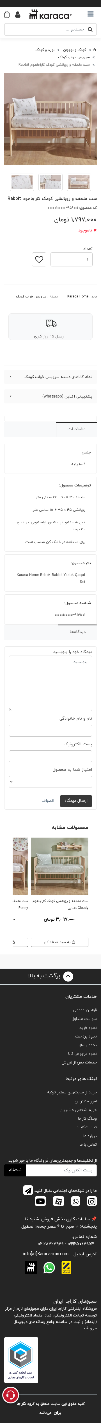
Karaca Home (77, 296)
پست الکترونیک (78, 744)
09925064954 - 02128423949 (66, 1244)
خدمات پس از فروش (79, 1062)
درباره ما (90, 1136)
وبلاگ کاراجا (87, 1118)
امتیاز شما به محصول (72, 770)
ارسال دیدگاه (76, 801)
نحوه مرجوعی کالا (82, 1053)
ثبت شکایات (86, 1127)
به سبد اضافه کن (58, 942)
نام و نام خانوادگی (75, 719)
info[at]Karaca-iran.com (45, 1254)
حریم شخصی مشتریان (78, 1110)
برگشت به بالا (45, 976)
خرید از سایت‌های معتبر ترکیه (72, 1092)
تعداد (88, 247)
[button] (9, 14)
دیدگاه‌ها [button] (78, 632)
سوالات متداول (84, 1019)
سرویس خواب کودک (31, 296)
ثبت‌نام (15, 1170)
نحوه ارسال (88, 1045)
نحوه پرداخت (86, 1036)
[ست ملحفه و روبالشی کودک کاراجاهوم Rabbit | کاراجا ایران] (50, 119)
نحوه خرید (88, 1027)
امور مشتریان (86, 1101)
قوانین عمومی (85, 1010)
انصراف (48, 801)
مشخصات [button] (77, 429)
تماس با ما (88, 1144)
